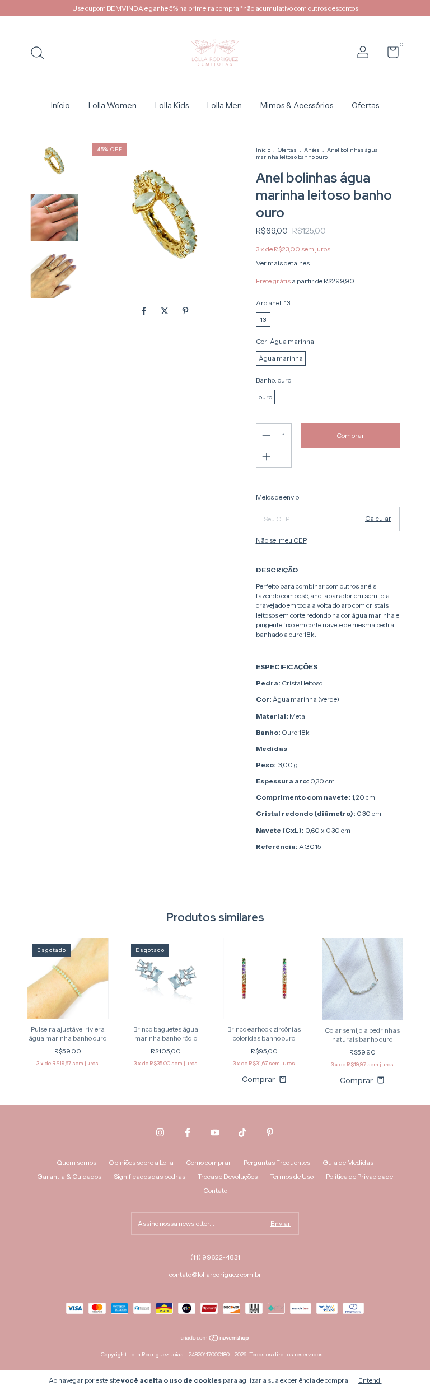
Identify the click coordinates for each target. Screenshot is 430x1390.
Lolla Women (112, 105)
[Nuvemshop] (215, 1339)
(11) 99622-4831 (215, 1257)
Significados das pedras (149, 1176)
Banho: (273, 380)
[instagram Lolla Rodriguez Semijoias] (160, 1132)
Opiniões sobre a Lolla (141, 1162)
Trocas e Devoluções (228, 1176)
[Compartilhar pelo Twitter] (165, 311)
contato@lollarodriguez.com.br (215, 1274)
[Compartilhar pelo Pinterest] (185, 311)
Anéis (312, 149)
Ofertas (365, 105)
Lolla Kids (172, 105)
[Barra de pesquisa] (41, 54)
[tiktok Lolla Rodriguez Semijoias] (242, 1132)
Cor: (285, 341)
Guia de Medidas (347, 1162)
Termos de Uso (292, 1176)
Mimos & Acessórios (296, 105)
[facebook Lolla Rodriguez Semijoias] (187, 1132)
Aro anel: (273, 302)
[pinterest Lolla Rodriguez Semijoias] (269, 1132)
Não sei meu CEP (281, 540)
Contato (215, 1190)
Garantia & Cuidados (69, 1176)
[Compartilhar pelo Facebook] (144, 311)
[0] (389, 54)
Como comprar (208, 1162)
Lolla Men (224, 105)
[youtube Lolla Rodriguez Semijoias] (215, 1132)
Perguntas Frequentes (277, 1162)
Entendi (370, 1380)
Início (60, 105)
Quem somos (76, 1162)
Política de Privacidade (359, 1176)
